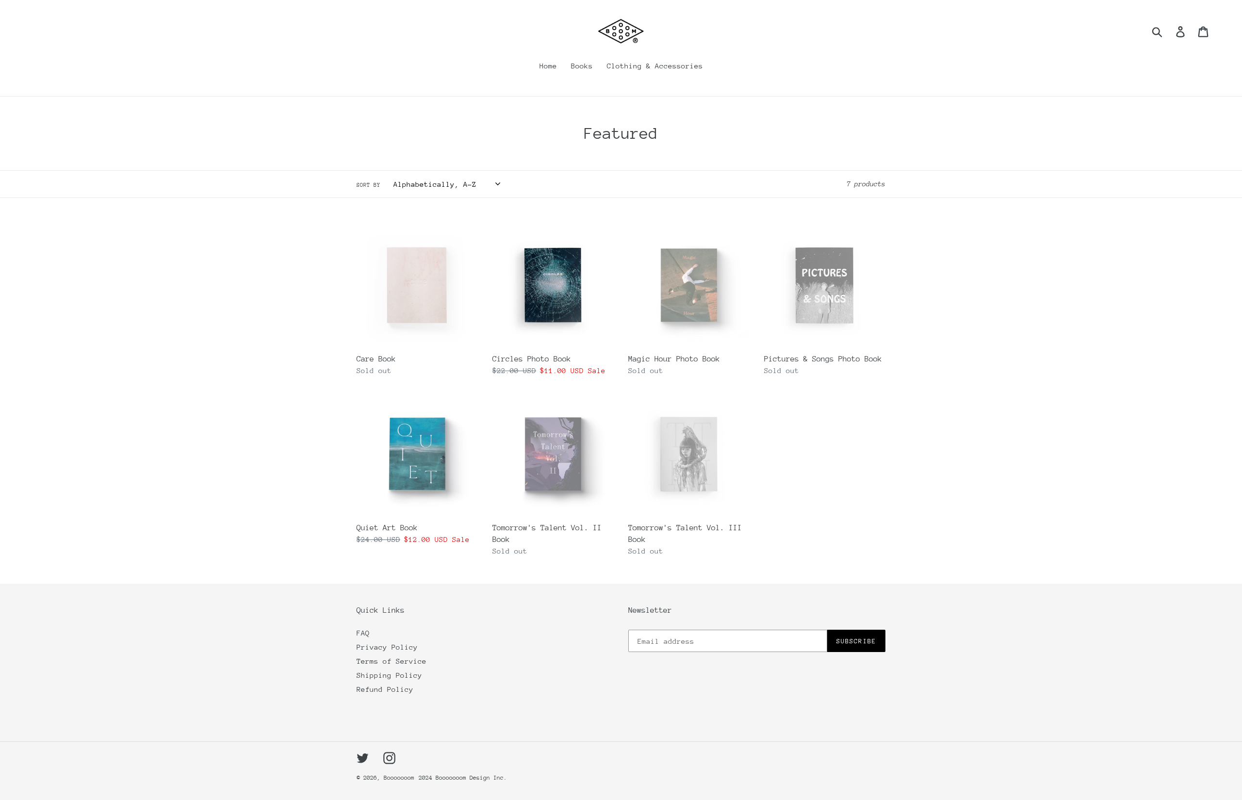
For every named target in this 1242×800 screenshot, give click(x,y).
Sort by (368, 185)
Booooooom (399, 777)
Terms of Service (391, 661)
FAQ (363, 633)
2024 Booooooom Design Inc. (463, 777)
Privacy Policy (387, 647)
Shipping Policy (389, 675)
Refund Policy (385, 689)
